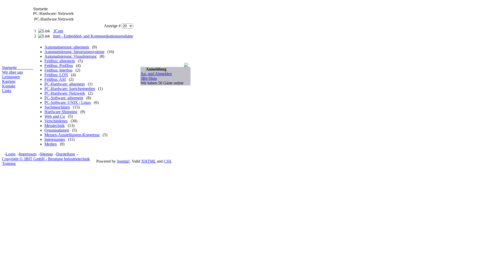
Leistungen (11, 77)
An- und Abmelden (156, 74)
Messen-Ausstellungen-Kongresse (72, 135)
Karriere (8, 81)
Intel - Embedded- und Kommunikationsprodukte (93, 36)
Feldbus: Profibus (58, 65)
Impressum (27, 154)
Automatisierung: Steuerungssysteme (74, 52)
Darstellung (65, 154)
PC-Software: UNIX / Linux (67, 102)
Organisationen (56, 130)
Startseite (17, 67)
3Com (58, 31)
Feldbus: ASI (55, 79)
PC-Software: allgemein (63, 98)
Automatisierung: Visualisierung (70, 56)
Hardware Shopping (60, 112)
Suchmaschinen (57, 107)
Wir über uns (12, 72)
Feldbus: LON (56, 75)
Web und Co (54, 116)
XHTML (148, 161)
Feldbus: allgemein (59, 61)
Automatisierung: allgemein (66, 47)
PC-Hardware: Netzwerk (64, 93)
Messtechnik (54, 125)
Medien (50, 144)
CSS (167, 161)
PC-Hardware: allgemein (64, 84)
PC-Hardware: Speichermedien (69, 88)
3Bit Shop (148, 78)
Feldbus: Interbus (58, 70)
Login (10, 154)
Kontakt (8, 86)
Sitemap (46, 154)
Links (6, 90)
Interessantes (54, 139)
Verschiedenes (56, 121)
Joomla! (123, 161)
